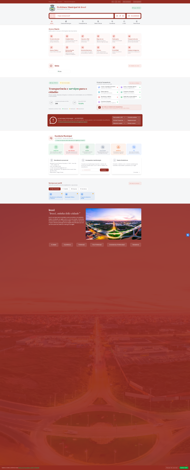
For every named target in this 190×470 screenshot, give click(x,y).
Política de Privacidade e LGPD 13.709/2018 (28, 467)
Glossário (60, 1)
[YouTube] (123, 16)
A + (119, 1)
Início (51, 23)
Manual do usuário (117, 123)
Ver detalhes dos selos (134, 65)
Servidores (84, 189)
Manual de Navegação (69, 1)
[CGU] (60, 71)
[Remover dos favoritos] (61, 193)
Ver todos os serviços (134, 183)
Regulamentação (132, 120)
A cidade (53, 244)
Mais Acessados (55, 189)
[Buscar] (52, 16)
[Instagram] (117, 16)
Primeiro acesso (132, 123)
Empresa (75, 189)
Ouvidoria (112, 23)
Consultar (103, 170)
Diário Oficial (98, 23)
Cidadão (66, 189)
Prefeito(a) (82, 244)
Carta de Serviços (66, 23)
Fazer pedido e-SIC (118, 117)
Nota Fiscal (137, 23)
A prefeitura (67, 244)
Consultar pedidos (132, 117)
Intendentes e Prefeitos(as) (117, 244)
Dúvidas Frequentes (118, 120)
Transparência (83, 23)
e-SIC (124, 23)
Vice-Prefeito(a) (96, 244)
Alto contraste (126, 1)
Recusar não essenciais (172, 467)
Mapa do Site (52, 1)
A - (113, 1)
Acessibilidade (135, 16)
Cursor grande (137, 1)
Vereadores (135, 244)
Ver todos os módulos (134, 83)
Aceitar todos (183, 467)
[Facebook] (120, 16)
